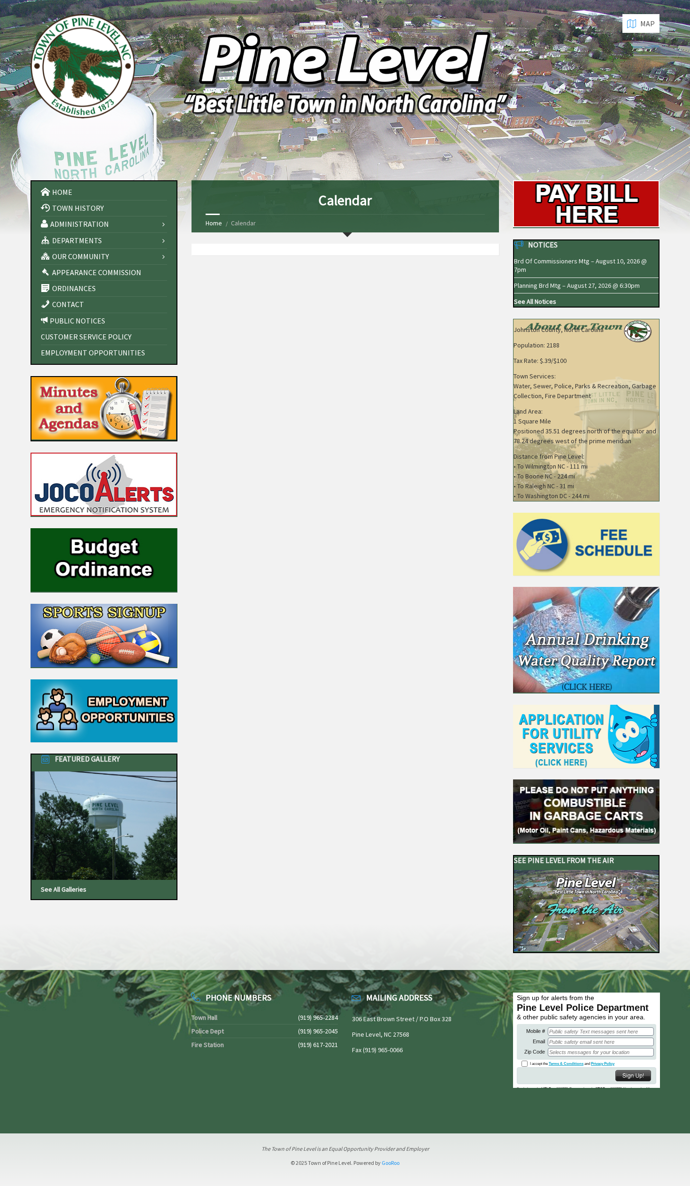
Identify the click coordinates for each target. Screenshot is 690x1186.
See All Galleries (63, 889)
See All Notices (535, 301)
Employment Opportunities (93, 352)
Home (214, 223)
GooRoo (390, 1162)
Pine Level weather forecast (80, 1106)
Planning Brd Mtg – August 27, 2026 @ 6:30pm (577, 285)
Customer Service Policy (86, 336)
